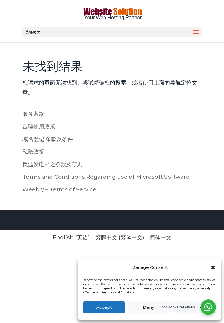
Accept (104, 307)
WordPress (130, 220)
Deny (148, 307)
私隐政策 (33, 151)
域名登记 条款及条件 (47, 139)
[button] (213, 267)
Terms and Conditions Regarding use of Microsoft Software (106, 177)
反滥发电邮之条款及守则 (52, 164)
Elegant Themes (74, 220)
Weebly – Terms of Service (59, 189)
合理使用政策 (38, 126)
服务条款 (33, 114)
